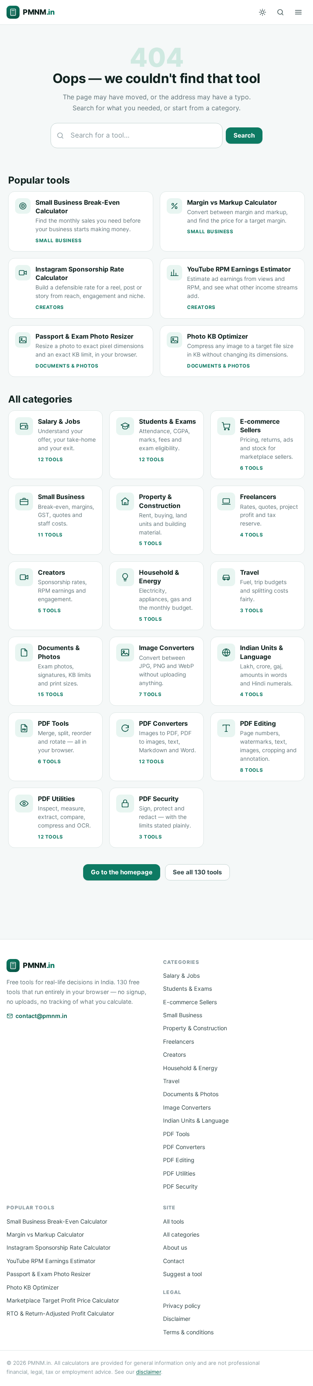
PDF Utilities (179, 1173)
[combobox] (137, 135)
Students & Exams (187, 988)
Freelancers (178, 1041)
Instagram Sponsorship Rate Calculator (58, 1247)
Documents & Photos (190, 1093)
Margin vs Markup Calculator (45, 1234)
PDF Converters (184, 1146)
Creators (174, 1054)
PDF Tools (176, 1133)
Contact (173, 1260)
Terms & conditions (188, 1332)
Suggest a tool (182, 1273)
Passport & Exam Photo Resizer (48, 1273)
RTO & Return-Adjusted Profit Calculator (60, 1313)
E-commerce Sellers (190, 1001)
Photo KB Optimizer (33, 1287)
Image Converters (187, 1107)
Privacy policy (182, 1305)
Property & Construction (195, 1028)
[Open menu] (298, 12)
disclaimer (148, 1371)
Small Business (182, 1015)
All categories (181, 1234)
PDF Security (180, 1186)
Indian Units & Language (196, 1120)
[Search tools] (280, 12)
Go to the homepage (121, 872)
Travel (171, 1080)
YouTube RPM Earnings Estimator (51, 1260)
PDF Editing (178, 1159)
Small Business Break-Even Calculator (57, 1221)
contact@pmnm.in (41, 1015)
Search (244, 135)
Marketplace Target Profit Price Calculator (63, 1300)
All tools (173, 1221)
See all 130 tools (197, 872)
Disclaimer (176, 1318)
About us (175, 1247)
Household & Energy (190, 1067)
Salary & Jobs (181, 975)
